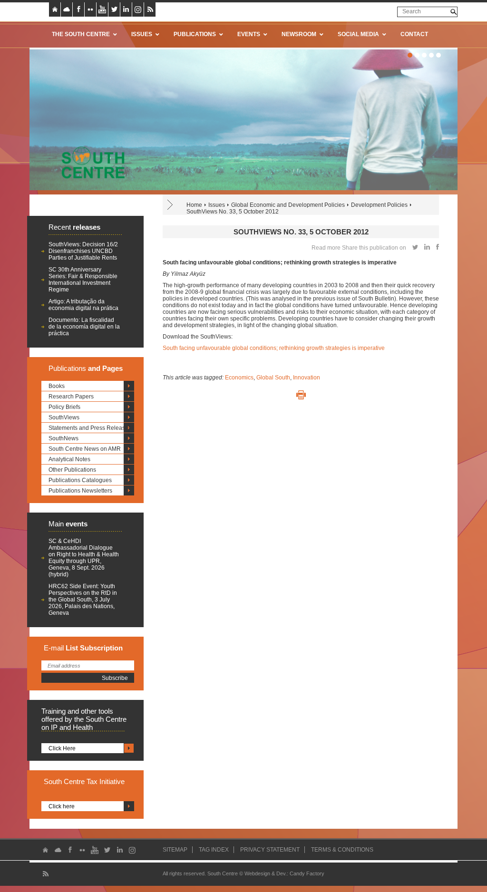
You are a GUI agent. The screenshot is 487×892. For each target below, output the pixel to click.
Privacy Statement (270, 849)
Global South (273, 377)
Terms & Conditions (342, 849)
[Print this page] (301, 395)
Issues (216, 205)
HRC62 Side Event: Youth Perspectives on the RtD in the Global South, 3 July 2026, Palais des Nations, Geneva (83, 599)
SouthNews (63, 438)
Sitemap (175, 849)
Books (57, 386)
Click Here (62, 748)
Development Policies (379, 205)
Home (194, 205)
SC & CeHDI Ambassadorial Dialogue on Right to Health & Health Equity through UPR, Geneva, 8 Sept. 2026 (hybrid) (84, 558)
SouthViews (64, 417)
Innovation (306, 377)
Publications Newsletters (80, 490)
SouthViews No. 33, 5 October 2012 (232, 211)
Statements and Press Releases (90, 428)
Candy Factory (307, 873)
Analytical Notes (69, 459)
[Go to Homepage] (89, 162)
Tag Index (214, 849)
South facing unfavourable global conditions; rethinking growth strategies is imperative (274, 348)
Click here (62, 806)
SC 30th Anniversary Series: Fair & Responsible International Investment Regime (83, 279)
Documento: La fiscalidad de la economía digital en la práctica (84, 327)
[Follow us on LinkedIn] (126, 9)
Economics (239, 377)
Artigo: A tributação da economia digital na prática (83, 304)
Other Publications (72, 469)
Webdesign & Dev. (265, 873)
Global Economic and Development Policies (288, 205)
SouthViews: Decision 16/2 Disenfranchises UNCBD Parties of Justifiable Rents (83, 251)
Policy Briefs (64, 407)
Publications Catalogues (80, 480)
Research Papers (71, 396)
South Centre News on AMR (85, 449)
